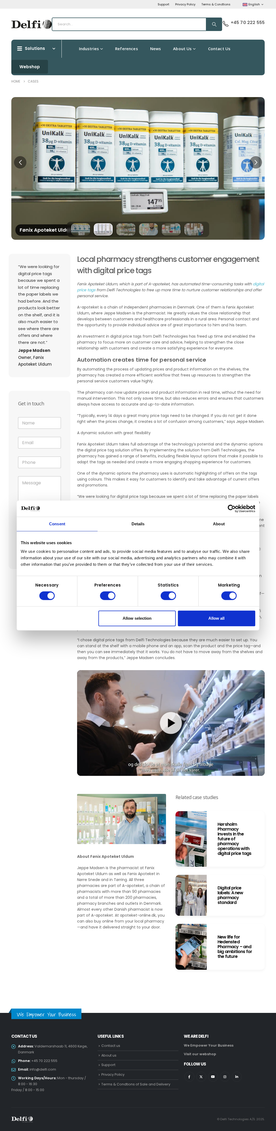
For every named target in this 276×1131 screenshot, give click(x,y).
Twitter (201, 1077)
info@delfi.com (43, 1069)
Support (163, 4)
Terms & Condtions (215, 4)
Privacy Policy (185, 4)
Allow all (216, 618)
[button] (20, 162)
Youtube (213, 1077)
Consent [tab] (57, 524)
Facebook (189, 1077)
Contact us (219, 48)
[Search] (214, 24)
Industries (89, 48)
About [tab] (219, 524)
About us (182, 48)
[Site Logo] (31, 24)
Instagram (225, 1077)
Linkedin (237, 1077)
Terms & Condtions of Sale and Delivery (135, 1084)
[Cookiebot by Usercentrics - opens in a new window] (231, 509)
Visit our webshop (200, 1054)
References (126, 48)
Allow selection (137, 618)
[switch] (107, 595)
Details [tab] (138, 524)
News (155, 48)
